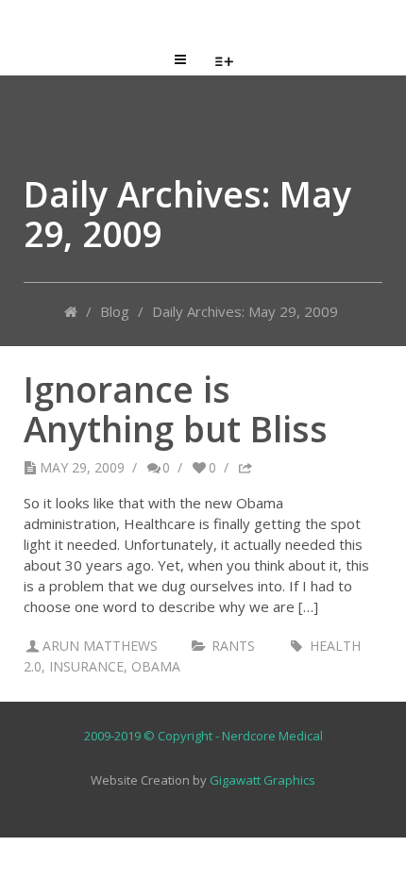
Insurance (86, 666)
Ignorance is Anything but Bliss (176, 409)
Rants (233, 646)
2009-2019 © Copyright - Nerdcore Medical (203, 735)
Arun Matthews (100, 646)
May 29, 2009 (82, 467)
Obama (155, 666)
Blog (114, 311)
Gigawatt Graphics (262, 779)
